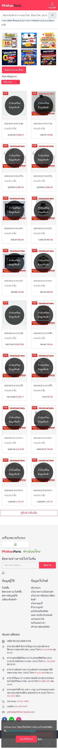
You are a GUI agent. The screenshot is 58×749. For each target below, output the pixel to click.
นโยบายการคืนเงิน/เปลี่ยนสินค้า (43, 598)
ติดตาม (47, 565)
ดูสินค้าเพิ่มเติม (29, 513)
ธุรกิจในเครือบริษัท (39, 611)
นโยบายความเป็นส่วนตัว (42, 592)
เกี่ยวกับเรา (36, 588)
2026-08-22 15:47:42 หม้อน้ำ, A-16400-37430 (22, 333)
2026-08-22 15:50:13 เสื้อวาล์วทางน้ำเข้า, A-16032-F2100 (26, 386)
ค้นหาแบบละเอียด (14, 69)
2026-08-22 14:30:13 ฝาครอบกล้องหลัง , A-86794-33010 (26, 229)
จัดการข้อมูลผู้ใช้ (9, 596)
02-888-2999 (45, 681)
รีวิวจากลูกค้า (37, 607)
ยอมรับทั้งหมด (26, 739)
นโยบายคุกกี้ (37, 604)
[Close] (18, 82)
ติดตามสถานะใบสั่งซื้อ (12, 592)
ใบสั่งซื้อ (5, 588)
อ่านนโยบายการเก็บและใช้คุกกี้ (21, 731)
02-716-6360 (49, 661)
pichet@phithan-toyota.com (21, 712)
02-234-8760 (47, 650)
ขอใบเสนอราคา (38, 623)
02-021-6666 (40, 673)
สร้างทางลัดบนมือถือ (40, 627)
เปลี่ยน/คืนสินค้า (9, 600)
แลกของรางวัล (37, 619)
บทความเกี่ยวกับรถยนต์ (41, 615)
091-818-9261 (21, 707)
